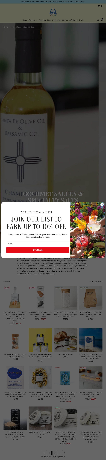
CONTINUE (38, 250)
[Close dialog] (102, 204)
